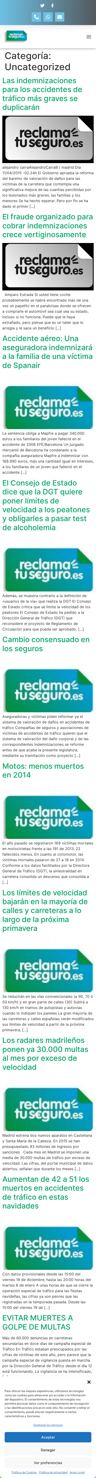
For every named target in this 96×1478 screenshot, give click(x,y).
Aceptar (48, 1437)
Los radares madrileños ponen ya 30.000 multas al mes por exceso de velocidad (45, 1053)
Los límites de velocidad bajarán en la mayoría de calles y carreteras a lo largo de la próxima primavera (45, 910)
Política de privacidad (53, 1472)
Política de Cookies (24, 1472)
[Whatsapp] (48, 17)
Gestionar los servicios (48, 1425)
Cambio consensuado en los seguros (46, 644)
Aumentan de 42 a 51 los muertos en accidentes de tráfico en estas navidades (45, 1192)
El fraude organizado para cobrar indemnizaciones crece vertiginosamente (47, 225)
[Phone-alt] (36, 17)
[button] (89, 1382)
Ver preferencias (48, 1463)
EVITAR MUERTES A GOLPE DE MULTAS (37, 1322)
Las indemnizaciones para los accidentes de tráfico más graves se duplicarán (42, 94)
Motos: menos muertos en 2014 (43, 770)
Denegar (48, 1450)
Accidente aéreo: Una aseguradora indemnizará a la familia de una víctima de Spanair (47, 352)
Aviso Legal (77, 1472)
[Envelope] (59, 17)
